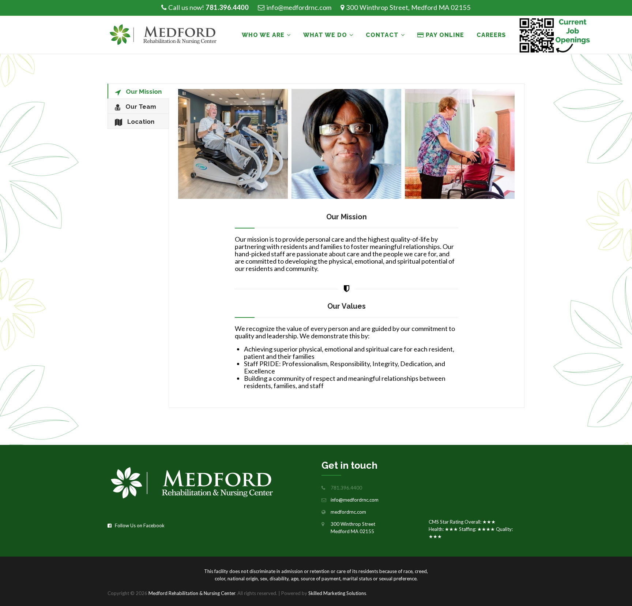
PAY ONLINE (444, 34)
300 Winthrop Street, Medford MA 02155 (408, 7)
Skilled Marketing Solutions (337, 593)
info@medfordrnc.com (298, 7)
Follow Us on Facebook (138, 525)
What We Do (325, 34)
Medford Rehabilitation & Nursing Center (191, 593)
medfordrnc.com (348, 512)
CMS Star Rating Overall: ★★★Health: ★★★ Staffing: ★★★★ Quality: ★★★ (471, 529)
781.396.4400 (227, 7)
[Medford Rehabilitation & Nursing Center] (167, 35)
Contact (382, 34)
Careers (491, 34)
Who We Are (263, 34)
